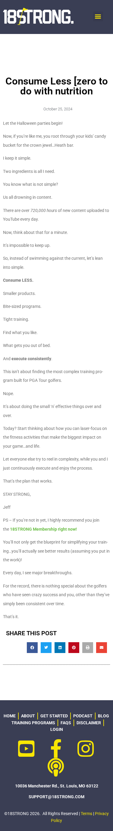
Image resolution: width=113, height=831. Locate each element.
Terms (86, 813)
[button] (98, 16)
